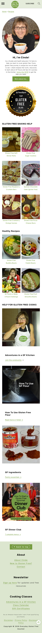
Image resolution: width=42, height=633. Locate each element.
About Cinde (21, 560)
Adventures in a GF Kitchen (21, 602)
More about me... (21, 79)
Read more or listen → (14, 420)
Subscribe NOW (23, 72)
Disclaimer (8, 620)
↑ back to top (21, 547)
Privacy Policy (21, 620)
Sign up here (10, 583)
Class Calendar (21, 605)
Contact (21, 567)
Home (4, 11)
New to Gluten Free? (21, 563)
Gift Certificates (21, 608)
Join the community (13, 360)
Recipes (11, 11)
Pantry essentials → (13, 477)
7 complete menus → (13, 534)
